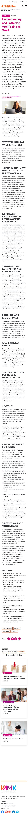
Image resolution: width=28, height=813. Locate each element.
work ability (6, 631)
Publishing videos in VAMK (9, 806)
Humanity (8, 735)
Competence (9, 702)
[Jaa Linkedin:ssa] (19, 638)
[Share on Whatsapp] (15, 638)
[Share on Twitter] (12, 638)
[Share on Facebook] (8, 638)
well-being (16, 628)
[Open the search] (22, 6)
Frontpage (4, 801)
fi (9, 1)
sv (12, 1)
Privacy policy (5, 808)
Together (8, 673)
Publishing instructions (7, 803)
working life (14, 631)
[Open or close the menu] (25, 6)
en (15, 1)
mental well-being (7, 628)
